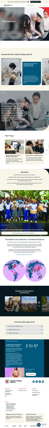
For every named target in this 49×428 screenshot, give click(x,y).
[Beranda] (13, 383)
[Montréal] (29, 304)
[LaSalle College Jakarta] (8, 5)
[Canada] (12, 304)
